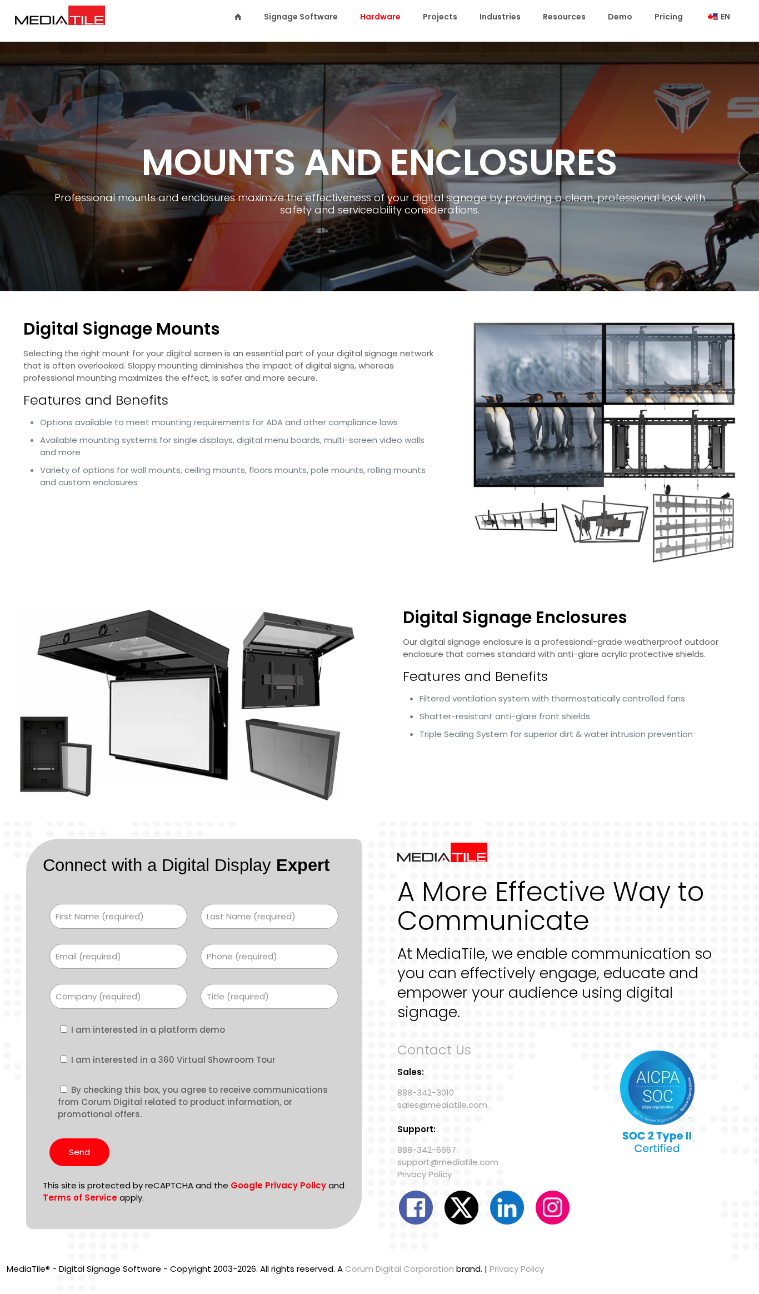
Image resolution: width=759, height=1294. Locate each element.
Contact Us (434, 1050)
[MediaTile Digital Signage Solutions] (60, 20)
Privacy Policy (424, 1174)
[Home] (238, 16)
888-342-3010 (425, 1092)
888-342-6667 (426, 1150)
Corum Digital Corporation (399, 1269)
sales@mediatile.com (442, 1105)
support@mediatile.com (447, 1162)
